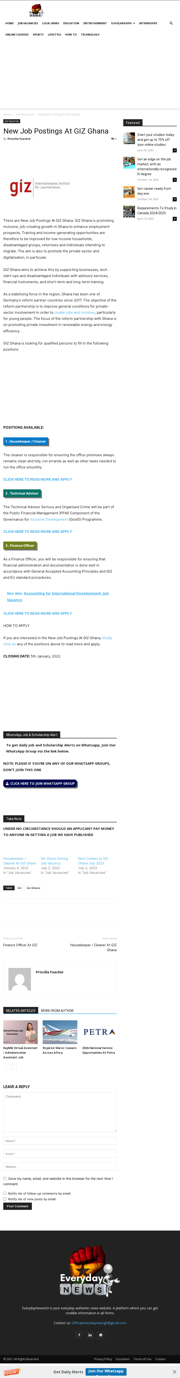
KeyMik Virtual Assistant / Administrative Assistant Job (20, 1052)
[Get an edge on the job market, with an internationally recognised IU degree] (129, 163)
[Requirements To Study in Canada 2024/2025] (129, 212)
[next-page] (14, 1067)
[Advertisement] (90, 75)
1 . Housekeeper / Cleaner (25, 441)
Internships (148, 23)
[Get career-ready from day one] (129, 192)
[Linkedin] (40, 149)
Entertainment (95, 23)
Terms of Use (142, 1359)
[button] (90, 1372)
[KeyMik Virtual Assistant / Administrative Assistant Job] (20, 1032)
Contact (160, 1359)
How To (71, 34)
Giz (20, 888)
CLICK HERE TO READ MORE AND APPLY (37, 479)
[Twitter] (18, 149)
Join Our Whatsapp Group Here (106, 1372)
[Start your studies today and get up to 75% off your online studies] (129, 138)
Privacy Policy (103, 1359)
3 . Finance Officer (19, 545)
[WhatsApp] (29, 149)
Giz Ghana (33, 888)
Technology (90, 34)
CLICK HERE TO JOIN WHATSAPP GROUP (42, 783)
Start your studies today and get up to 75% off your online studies (155, 140)
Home (9, 23)
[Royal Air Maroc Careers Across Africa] (60, 1032)
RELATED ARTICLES (20, 1011)
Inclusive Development (49, 519)
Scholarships (121, 23)
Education (71, 23)
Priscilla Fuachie (19, 138)
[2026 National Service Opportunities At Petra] (99, 1032)
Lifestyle (54, 34)
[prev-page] (6, 1067)
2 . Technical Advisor (22, 493)
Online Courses (17, 34)
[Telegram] (51, 149)
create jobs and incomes (74, 312)
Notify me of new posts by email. (32, 1199)
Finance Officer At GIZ (20, 945)
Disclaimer (123, 1359)
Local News (50, 23)
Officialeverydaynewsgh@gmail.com (99, 1323)
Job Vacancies (28, 23)
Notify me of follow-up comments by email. (39, 1193)
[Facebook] (8, 149)
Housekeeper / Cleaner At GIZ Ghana (93, 947)
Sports (38, 34)
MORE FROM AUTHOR (57, 1011)
